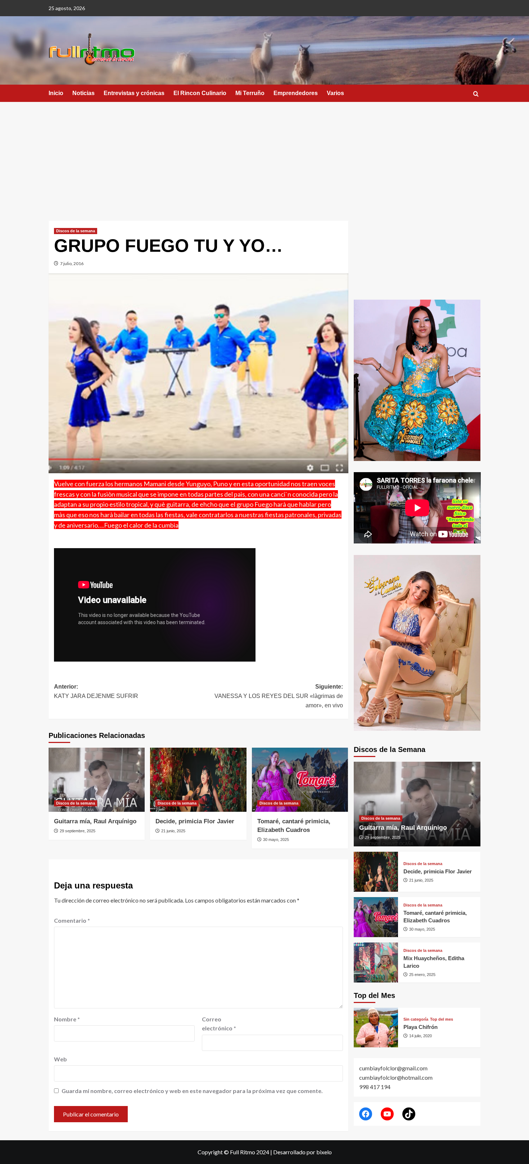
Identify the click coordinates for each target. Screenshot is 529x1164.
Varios (335, 93)
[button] (475, 94)
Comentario (72, 920)
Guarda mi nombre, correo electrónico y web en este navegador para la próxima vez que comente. (192, 1090)
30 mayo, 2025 (276, 839)
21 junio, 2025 (173, 831)
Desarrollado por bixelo (302, 1152)
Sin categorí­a (415, 1019)
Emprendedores (295, 93)
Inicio (56, 93)
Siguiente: (278, 696)
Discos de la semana (75, 231)
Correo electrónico (219, 1024)
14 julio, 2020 (420, 1036)
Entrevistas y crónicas (134, 93)
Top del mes (441, 1019)
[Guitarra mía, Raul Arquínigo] (97, 780)
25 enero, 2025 (422, 974)
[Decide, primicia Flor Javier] (198, 780)
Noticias (83, 93)
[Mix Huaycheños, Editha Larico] (376, 962)
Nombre (67, 1019)
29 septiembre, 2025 (77, 831)
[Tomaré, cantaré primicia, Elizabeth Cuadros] (300, 780)
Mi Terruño (249, 93)
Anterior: (96, 691)
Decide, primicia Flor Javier (194, 821)
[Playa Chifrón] (376, 1028)
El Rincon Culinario (199, 93)
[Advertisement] (264, 156)
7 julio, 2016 (71, 263)
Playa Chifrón (420, 1027)
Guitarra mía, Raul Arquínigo (95, 821)
